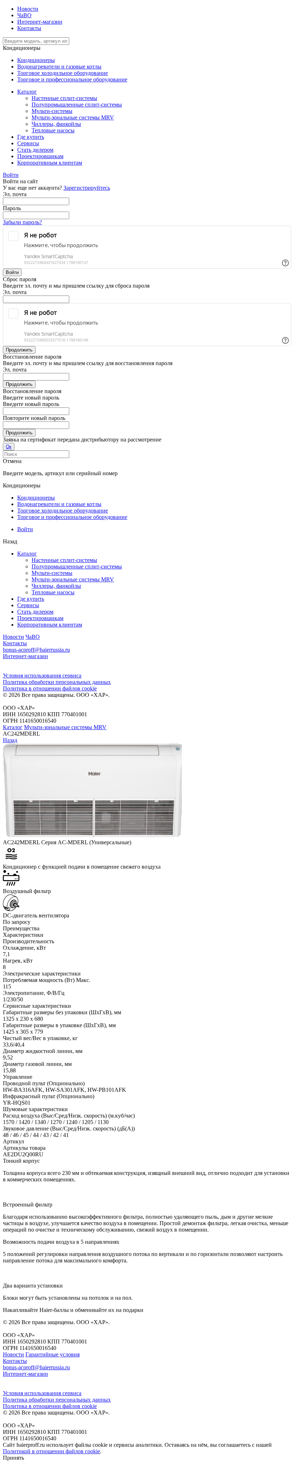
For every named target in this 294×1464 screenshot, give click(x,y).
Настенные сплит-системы (64, 560)
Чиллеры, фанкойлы (56, 586)
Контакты (29, 28)
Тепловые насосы (53, 592)
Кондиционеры (36, 60)
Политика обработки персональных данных (57, 682)
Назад (10, 740)
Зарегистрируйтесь (86, 188)
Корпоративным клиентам (49, 625)
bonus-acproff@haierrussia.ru (36, 650)
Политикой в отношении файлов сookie (51, 1451)
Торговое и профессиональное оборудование (72, 79)
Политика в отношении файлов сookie (50, 688)
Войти (25, 529)
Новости (27, 9)
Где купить (30, 599)
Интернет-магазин (39, 22)
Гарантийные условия (52, 1354)
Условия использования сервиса (42, 675)
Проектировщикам (40, 618)
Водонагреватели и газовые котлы (59, 66)
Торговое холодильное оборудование (62, 73)
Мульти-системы (52, 573)
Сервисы (28, 605)
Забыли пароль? (22, 222)
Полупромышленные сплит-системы (77, 566)
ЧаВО (24, 15)
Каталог (27, 554)
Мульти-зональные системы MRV (73, 579)
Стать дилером (35, 612)
